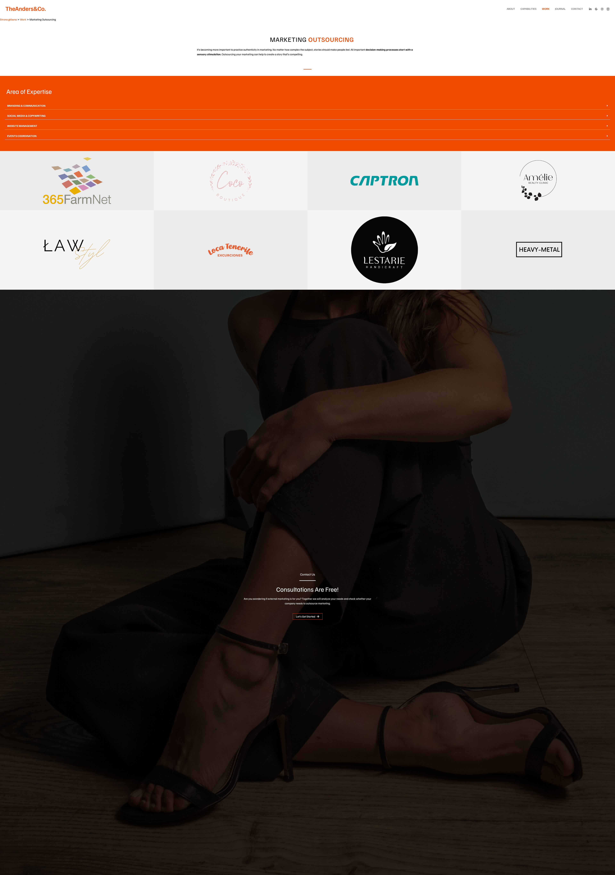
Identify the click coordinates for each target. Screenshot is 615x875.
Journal (560, 8)
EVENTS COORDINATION (22, 136)
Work (545, 8)
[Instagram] (602, 9)
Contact (577, 8)
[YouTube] (608, 9)
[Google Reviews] (596, 9)
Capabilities (529, 8)
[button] (307, 106)
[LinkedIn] (590, 9)
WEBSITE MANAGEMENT (22, 125)
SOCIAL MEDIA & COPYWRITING (26, 115)
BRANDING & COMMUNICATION (26, 105)
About (511, 8)
